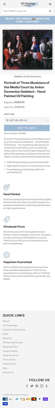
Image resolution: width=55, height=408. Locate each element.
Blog (5, 368)
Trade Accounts (10, 355)
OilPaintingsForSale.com (19, 395)
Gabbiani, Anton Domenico (27, 76)
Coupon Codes (10, 351)
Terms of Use (9, 359)
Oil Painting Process (13, 342)
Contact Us (8, 372)
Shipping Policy (10, 346)
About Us (7, 338)
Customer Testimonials (14, 329)
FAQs (5, 334)
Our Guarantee (10, 325)
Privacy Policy (9, 363)
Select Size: (9, 114)
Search (6, 321)
